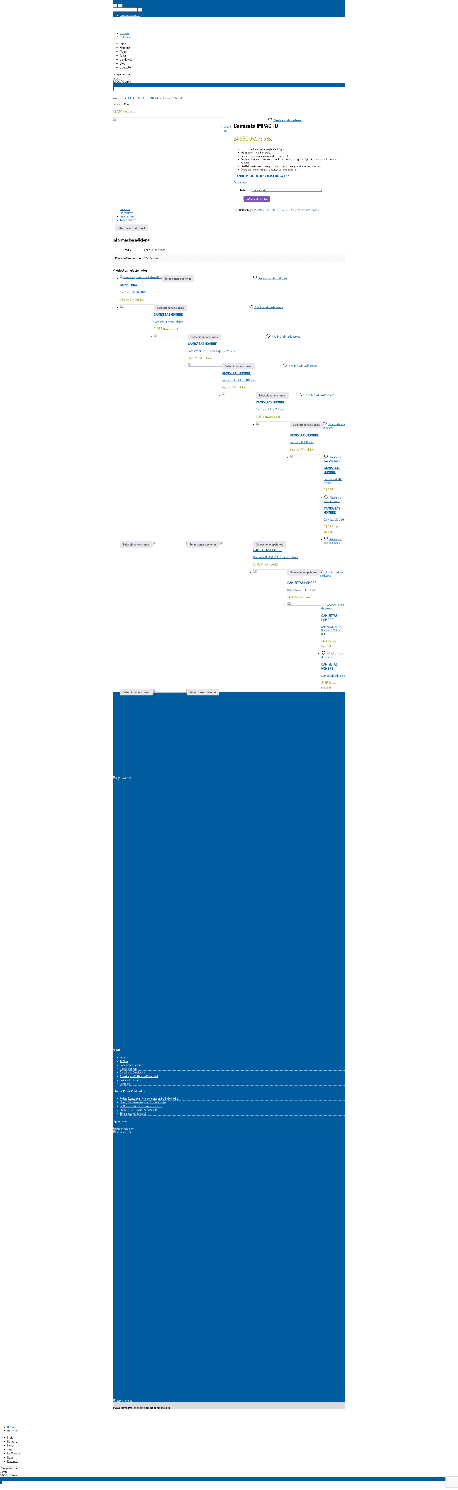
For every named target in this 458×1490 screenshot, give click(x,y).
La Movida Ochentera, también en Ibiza (141, 1106)
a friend (127, 216)
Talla (242, 190)
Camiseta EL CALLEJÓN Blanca (239, 380)
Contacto (125, 67)
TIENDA (124, 1061)
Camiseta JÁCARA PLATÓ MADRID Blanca (275, 557)
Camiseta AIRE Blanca (302, 442)
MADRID (154, 97)
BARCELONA (128, 285)
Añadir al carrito (257, 199)
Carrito (116, 78)
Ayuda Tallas (240, 182)
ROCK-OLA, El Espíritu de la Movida (138, 1110)
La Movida (126, 59)
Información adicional (131, 228)
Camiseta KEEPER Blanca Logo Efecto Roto (211, 351)
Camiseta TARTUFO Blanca (301, 590)
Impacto (305, 210)
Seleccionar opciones (177, 278)
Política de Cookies (130, 1080)
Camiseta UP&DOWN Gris (133, 292)
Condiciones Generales (130, 15)
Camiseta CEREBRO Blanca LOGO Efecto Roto (332, 630)
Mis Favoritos (125, 36)
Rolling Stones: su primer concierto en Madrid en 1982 (149, 1098)
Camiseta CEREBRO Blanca (168, 321)
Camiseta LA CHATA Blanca (271, 409)
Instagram (128, 1128)
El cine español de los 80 (133, 1113)
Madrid (315, 210)
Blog (122, 63)
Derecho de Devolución (132, 1072)
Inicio (123, 44)
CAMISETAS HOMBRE (134, 97)
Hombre (125, 48)
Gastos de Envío (128, 1068)
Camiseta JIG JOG (334, 519)
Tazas (123, 55)
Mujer (123, 51)
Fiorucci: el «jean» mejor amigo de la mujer (143, 1102)
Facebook (118, 1128)
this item (126, 213)
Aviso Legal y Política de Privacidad (139, 1076)
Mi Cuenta (124, 33)
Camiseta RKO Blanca (333, 675)
